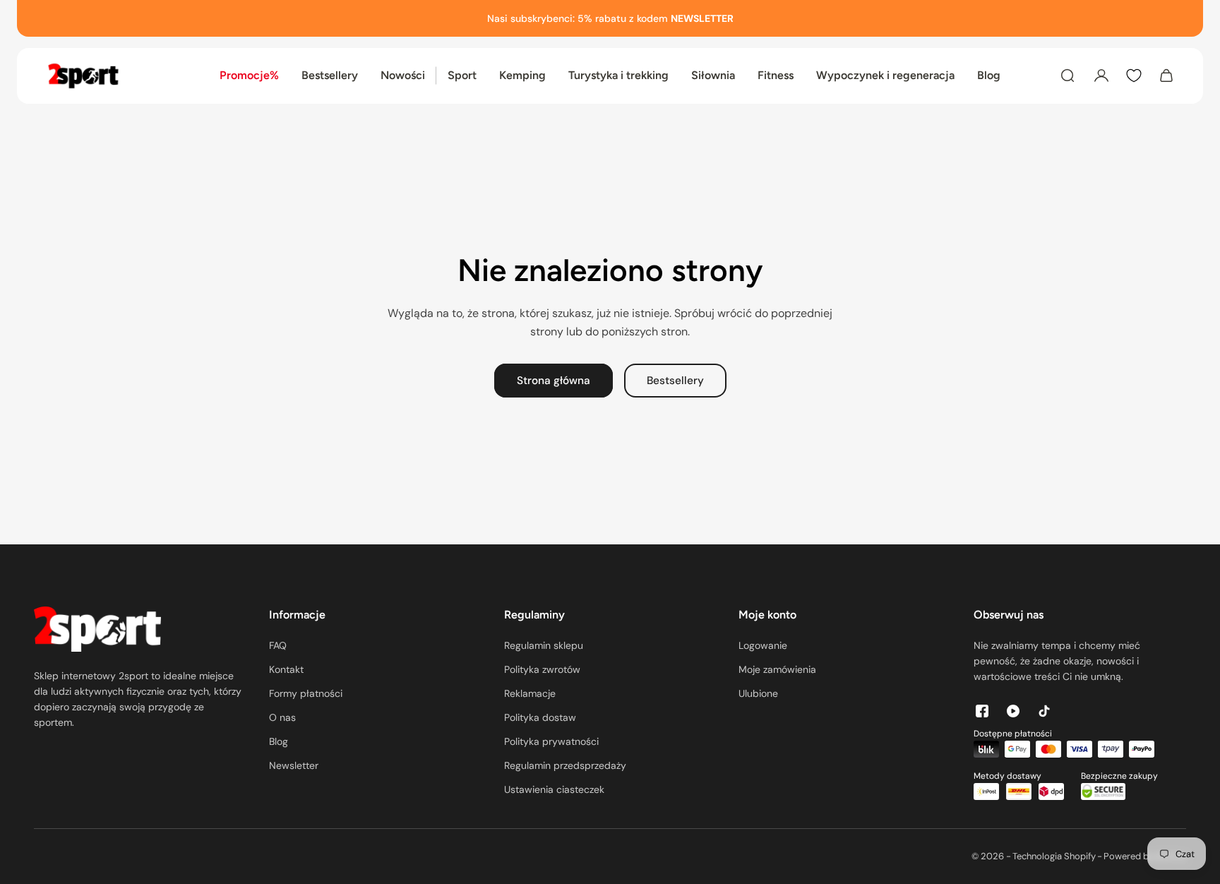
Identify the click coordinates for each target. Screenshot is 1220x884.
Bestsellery (675, 381)
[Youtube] (1013, 711)
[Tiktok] (1044, 711)
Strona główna (553, 381)
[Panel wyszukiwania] (1067, 75)
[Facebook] (982, 711)
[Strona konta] (1101, 75)
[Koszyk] (1166, 75)
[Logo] (83, 76)
